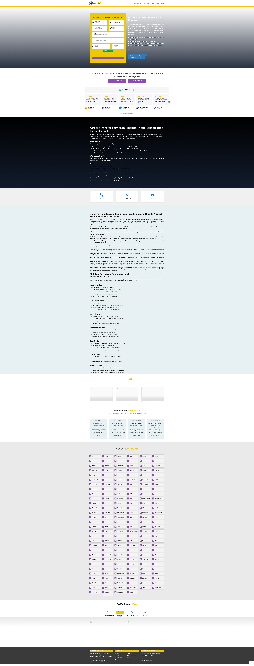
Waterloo (144, 573)
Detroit (156, 489)
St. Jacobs (119, 559)
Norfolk (93, 587)
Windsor (106, 578)
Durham (106, 493)
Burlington (144, 475)
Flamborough (158, 498)
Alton (131, 456)
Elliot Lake (107, 582)
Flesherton (94, 503)
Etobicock (107, 498)
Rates (157, 3)
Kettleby (106, 521)
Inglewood (144, 517)
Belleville (107, 465)
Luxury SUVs (120, 615)
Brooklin (157, 470)
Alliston (119, 456)
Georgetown (145, 503)
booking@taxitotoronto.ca (136, 57)
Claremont (119, 484)
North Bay (119, 540)
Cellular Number (97, 27)
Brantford (132, 470)
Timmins (131, 592)
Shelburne (94, 559)
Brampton (119, 470)
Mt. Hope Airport (95, 536)
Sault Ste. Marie (158, 587)
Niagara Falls (97, 269)
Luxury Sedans (109, 615)
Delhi (143, 489)
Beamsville (144, 461)
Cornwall (94, 582)
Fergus (131, 498)
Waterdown (132, 573)
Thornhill (106, 568)
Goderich (157, 503)
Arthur (93, 461)
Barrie (131, 461)
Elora (143, 493)
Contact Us (118, 655)
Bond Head (144, 465)
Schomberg (144, 554)
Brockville (144, 470)
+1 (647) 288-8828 (133, 55)
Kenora (156, 582)
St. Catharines (104, 269)
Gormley (106, 507)
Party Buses (145, 615)
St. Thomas (94, 592)
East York (119, 493)
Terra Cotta (94, 568)
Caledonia (107, 479)
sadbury (119, 564)
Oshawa (119, 545)
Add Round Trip (108, 50)
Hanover (131, 512)
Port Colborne (133, 550)
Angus (156, 456)
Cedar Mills (94, 484)
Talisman (157, 564)
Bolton (131, 465)
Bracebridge (94, 470)
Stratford (94, 564)
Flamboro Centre (146, 498)
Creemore (119, 489)
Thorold (119, 568)
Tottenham (144, 568)
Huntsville (94, 517)
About (129, 657)
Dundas (93, 493)
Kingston (157, 521)
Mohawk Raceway (134, 531)
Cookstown (94, 489)
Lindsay (157, 267)
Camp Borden (133, 479)
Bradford (106, 470)
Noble (93, 540)
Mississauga (120, 531)
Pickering (119, 550)
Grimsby (144, 507)
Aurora (106, 461)
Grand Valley (120, 507)
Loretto (131, 526)
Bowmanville (157, 465)
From (95, 33)
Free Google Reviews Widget (127, 113)
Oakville (157, 540)
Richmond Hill (108, 554)
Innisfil (156, 517)
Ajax (93, 456)
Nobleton (107, 540)
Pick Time (116, 45)
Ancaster (144, 456)
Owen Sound (116, 269)
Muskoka (162, 267)
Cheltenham (107, 484)
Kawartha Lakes (145, 582)
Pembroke (119, 587)
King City (144, 521)
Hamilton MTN (120, 512)
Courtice (106, 489)
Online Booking (137, 80)
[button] (85, 102)
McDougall (157, 526)
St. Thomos (132, 559)
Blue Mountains (120, 465)
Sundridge (132, 564)
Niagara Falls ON (146, 536)
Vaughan (106, 573)
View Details (101, 397)
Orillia (106, 545)
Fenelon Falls (120, 498)
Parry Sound (94, 550)
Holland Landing (145, 512)
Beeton (93, 465)
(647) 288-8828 (142, 55)
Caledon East (95, 479)
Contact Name (97, 21)
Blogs (162, 3)
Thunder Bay (120, 592)
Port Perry (157, 550)
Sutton (143, 564)
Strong (106, 564)
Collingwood (137, 267)
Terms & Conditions (132, 655)
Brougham (94, 475)
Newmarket (132, 536)
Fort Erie (106, 503)
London (142, 267)
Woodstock (132, 578)
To (94, 39)
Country (113, 21)
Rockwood (119, 554)
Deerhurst (132, 489)
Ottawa (106, 587)
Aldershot (107, 456)
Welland (91, 269)
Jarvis (106, 517)
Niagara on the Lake (159, 536)
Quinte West (145, 587)
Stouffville (157, 559)
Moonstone (157, 531)
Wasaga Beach (120, 573)
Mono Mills (144, 531)
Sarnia (131, 554)
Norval (143, 540)
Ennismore (157, 493)
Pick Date (96, 45)
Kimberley (132, 521)
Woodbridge (120, 578)
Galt (131, 503)
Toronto (131, 568)
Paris (156, 545)
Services (146, 3)
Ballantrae (119, 461)
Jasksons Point (120, 517)
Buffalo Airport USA (109, 475)
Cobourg (131, 484)
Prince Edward (133, 587)
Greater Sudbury (120, 582)
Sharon (156, 554)
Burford (131, 475)
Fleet (153, 3)
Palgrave (144, 545)
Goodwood (94, 507)
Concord (156, 484)
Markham (144, 526)
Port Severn (94, 554)
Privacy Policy (119, 657)
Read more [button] (106, 102)
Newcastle (119, 536)
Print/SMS (130, 653)
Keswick (94, 521)
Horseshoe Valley (158, 512)
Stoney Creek (145, 559)
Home (117, 653)
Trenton (156, 568)
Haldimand (132, 582)
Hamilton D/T (108, 512)
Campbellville (145, 479)
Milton (106, 531)
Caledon (156, 475)
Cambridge (146, 267)
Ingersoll (132, 517)
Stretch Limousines (132, 615)
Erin (93, 498)
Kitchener (94, 526)
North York (132, 540)
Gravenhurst (110, 269)
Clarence (157, 578)
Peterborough (152, 267)
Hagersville (94, 512)
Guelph (156, 507)
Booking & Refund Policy (121, 659)
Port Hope (144, 550)
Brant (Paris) (145, 578)
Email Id (113, 27)
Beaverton (157, 461)
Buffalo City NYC (120, 475)
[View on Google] (86, 107)
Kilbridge (119, 521)
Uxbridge (94, 573)
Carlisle (156, 479)
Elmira (131, 493)
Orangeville (94, 545)
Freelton (119, 503)
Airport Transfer (136, 3)
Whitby (93, 578)
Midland (94, 531)
